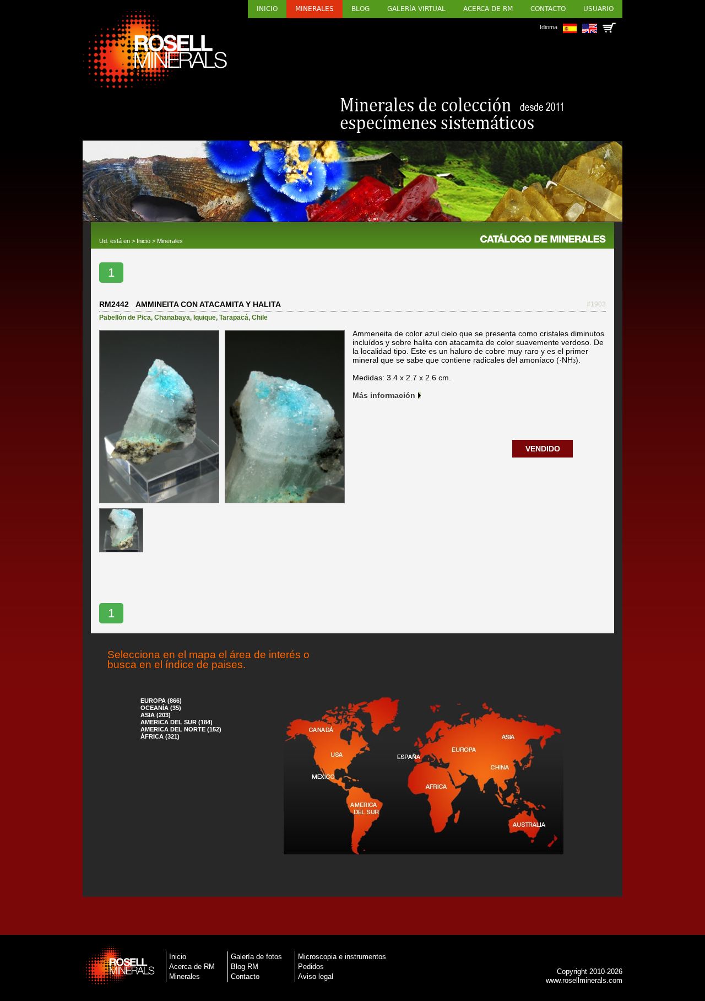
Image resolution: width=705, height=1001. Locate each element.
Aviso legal (315, 976)
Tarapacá (233, 317)
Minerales (314, 9)
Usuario (598, 9)
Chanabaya (172, 317)
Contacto (548, 9)
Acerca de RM (488, 9)
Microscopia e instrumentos (342, 956)
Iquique (204, 317)
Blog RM (244, 966)
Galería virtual (416, 9)
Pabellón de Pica (125, 317)
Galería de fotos (256, 956)
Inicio (267, 9)
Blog (360, 9)
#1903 (596, 304)
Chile (260, 317)
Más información (383, 395)
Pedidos (311, 966)
